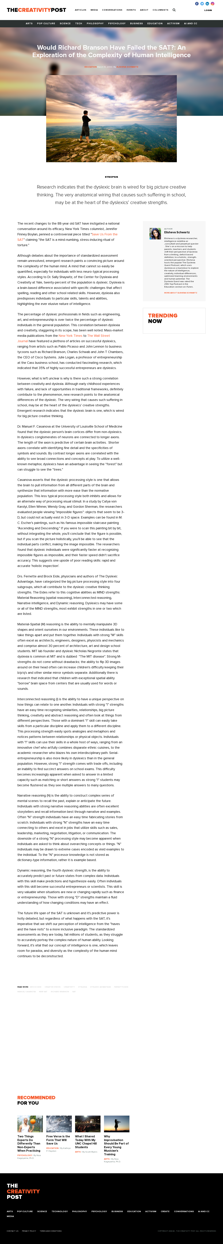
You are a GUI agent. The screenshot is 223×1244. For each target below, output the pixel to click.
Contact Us (12, 1231)
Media (94, 10)
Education (155, 23)
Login (208, 10)
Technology (60, 1211)
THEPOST (23, 1191)
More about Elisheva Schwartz (180, 293)
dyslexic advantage (100, 987)
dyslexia (82, 987)
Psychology (117, 23)
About (144, 10)
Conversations (112, 10)
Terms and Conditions (50, 1231)
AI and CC (190, 23)
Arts (29, 23)
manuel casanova (26, 992)
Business (136, 23)
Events (131, 10)
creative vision (52, 987)
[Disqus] (75, 1045)
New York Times (70, 335)
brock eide (35, 987)
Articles (80, 10)
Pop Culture (46, 23)
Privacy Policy (29, 1231)
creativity (69, 987)
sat (74, 992)
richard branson (60, 992)
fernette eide (121, 987)
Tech (78, 23)
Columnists (160, 10)
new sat (43, 992)
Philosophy (95, 23)
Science (65, 23)
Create (165, 1211)
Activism (173, 23)
